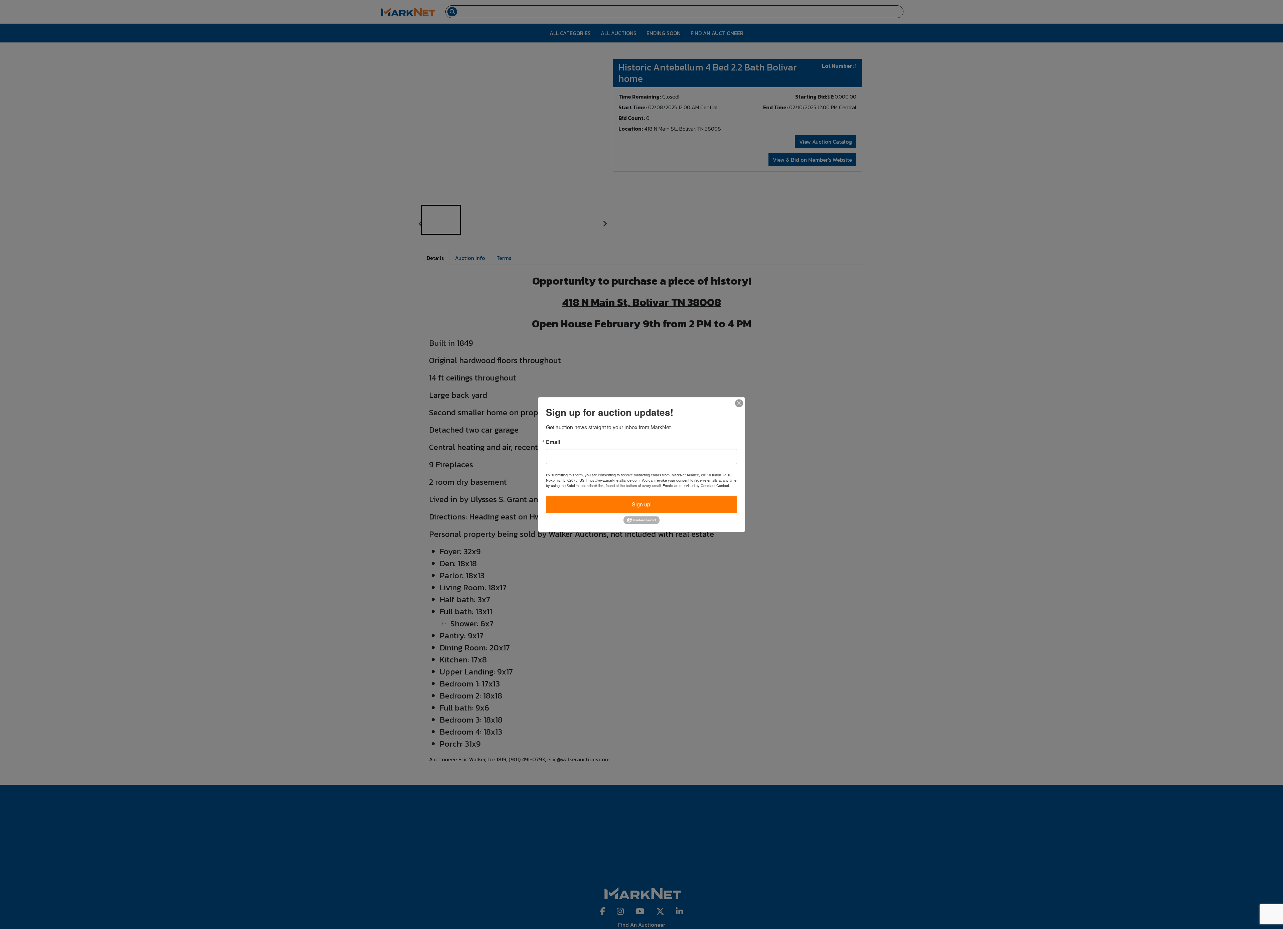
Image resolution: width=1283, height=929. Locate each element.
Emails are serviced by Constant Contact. (696, 485)
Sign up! (642, 504)
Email (553, 442)
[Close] (739, 403)
